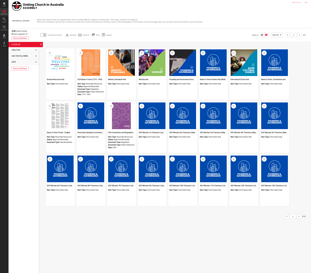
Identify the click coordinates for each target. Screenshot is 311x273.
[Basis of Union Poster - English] (60, 115)
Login (4, 38)
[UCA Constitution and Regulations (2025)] (121, 115)
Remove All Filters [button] (20, 38)
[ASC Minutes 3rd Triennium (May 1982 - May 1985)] (213, 115)
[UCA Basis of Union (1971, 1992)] (91, 62)
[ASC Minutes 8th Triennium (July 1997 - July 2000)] (91, 169)
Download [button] (70, 35)
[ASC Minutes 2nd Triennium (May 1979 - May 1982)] (182, 115)
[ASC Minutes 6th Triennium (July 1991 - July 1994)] (60, 169)
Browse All (4, 14)
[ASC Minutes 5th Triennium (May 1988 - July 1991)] (274, 115)
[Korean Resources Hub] (60, 62)
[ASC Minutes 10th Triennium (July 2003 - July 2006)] (182, 169)
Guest (299, 2)
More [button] (4, 46)
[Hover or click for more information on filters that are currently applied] (27, 34)
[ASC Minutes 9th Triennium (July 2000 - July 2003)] (152, 169)
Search (4, 22)
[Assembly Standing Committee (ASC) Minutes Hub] (91, 115)
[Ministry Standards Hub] (121, 62)
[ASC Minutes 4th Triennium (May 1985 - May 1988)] (244, 115)
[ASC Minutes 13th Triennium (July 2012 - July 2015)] (274, 169)
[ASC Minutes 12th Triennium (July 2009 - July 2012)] (244, 169)
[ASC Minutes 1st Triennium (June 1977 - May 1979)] (152, 115)
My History (4, 30)
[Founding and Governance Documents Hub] (182, 62)
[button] (84, 34)
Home (4, 6)
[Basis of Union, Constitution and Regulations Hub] (274, 62)
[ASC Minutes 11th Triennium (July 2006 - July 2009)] (213, 169)
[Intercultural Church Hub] (244, 62)
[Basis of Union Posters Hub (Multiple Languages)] (213, 62)
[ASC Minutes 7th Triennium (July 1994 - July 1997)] (121, 169)
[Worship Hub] (152, 62)
